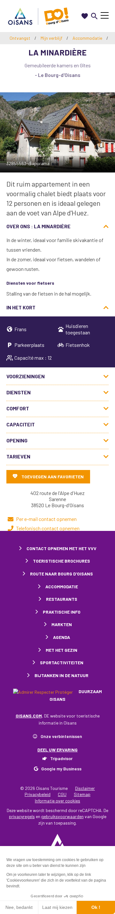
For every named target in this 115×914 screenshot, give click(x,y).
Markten (61, 624)
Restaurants (61, 599)
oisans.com (29, 715)
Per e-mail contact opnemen (46, 519)
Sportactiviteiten (61, 662)
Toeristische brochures (61, 561)
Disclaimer (85, 788)
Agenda (61, 637)
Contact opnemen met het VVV (61, 548)
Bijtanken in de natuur (61, 675)
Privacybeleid (37, 794)
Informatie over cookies (57, 800)
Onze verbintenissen (61, 736)
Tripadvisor (61, 758)
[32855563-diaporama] (57, 132)
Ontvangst (20, 38)
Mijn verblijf (52, 38)
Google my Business (61, 768)
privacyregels (22, 816)
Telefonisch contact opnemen (48, 528)
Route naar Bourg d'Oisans (61, 573)
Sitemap (82, 794)
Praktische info (61, 612)
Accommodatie (88, 38)
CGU (62, 794)
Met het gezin (61, 650)
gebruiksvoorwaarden (62, 816)
